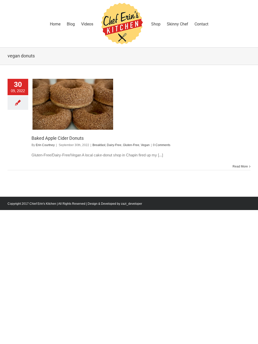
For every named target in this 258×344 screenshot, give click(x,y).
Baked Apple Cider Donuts (57, 138)
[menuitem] (58, 23)
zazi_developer (131, 203)
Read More (240, 166)
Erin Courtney (45, 145)
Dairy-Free (114, 145)
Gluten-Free (131, 145)
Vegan (145, 145)
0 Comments (161, 145)
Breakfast (98, 145)
